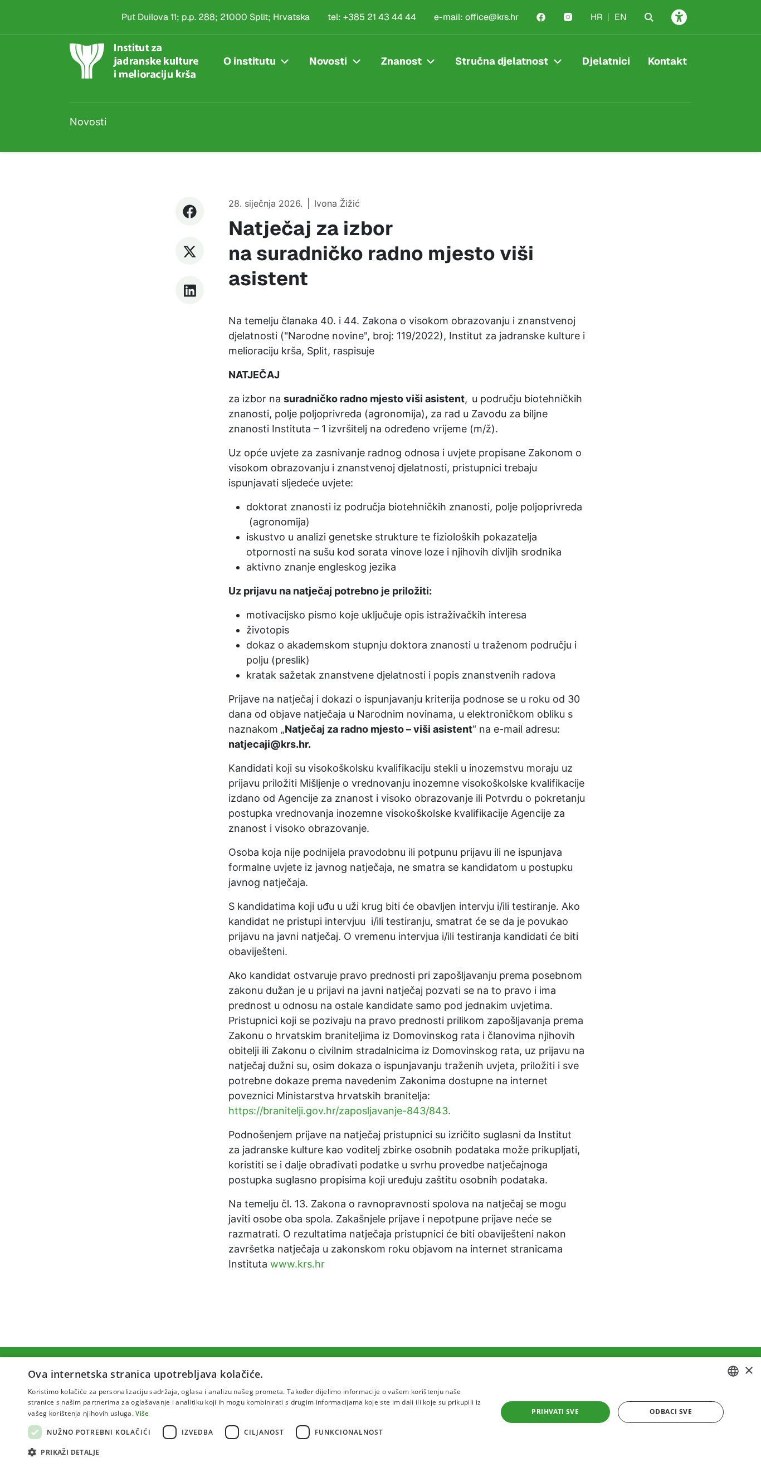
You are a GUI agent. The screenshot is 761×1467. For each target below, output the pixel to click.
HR (597, 17)
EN (620, 17)
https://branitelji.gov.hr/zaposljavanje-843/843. (339, 1111)
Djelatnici (606, 61)
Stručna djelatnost (501, 61)
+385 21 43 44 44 (379, 17)
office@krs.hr (492, 17)
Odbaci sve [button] (671, 1411)
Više (142, 1413)
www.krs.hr (299, 1264)
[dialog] (380, 1412)
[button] (255, 1452)
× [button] (748, 1371)
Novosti (328, 61)
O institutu (249, 61)
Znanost (401, 61)
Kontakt (667, 61)
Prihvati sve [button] (555, 1411)
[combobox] (733, 1371)
